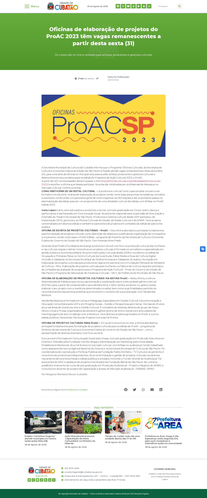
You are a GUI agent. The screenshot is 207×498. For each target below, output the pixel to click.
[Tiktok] (133, 6)
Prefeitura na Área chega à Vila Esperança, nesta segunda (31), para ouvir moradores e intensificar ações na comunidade (163, 440)
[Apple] (144, 6)
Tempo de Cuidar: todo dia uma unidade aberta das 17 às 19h (122, 437)
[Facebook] (118, 6)
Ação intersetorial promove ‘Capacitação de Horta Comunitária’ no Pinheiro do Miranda (80, 440)
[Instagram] (123, 6)
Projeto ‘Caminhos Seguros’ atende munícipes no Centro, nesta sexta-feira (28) (40, 438)
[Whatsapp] (149, 6)
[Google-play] (138, 6)
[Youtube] (128, 6)
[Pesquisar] (179, 6)
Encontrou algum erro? (64, 389)
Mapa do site (41, 476)
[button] (126, 389)
